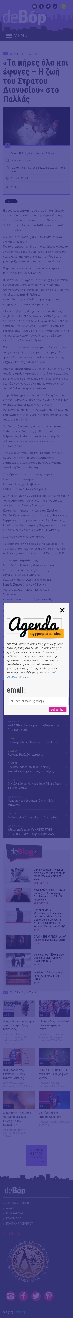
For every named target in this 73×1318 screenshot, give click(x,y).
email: (16, 690)
